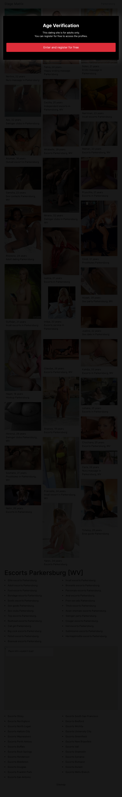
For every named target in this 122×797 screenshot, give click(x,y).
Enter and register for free (61, 47)
